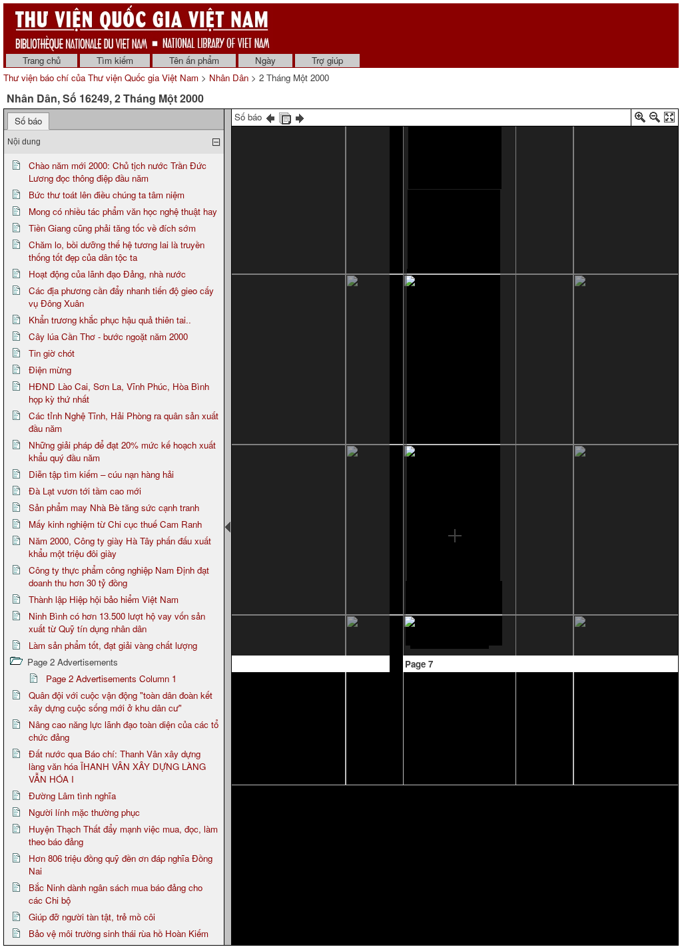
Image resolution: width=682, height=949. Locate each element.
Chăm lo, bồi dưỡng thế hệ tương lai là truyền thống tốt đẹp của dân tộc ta (116, 251)
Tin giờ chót (52, 353)
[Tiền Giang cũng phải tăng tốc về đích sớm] (307, 302)
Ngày (265, 60)
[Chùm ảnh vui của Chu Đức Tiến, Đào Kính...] (270, 625)
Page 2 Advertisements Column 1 (111, 678)
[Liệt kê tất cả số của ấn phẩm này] (285, 116)
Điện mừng (50, 369)
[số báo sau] (300, 116)
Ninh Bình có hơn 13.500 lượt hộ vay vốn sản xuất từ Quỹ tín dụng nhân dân (117, 622)
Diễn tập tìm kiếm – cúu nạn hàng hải (101, 474)
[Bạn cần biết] (523, 455)
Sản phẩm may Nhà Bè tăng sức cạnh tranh (114, 507)
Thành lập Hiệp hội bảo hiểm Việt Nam (103, 599)
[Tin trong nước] (455, 129)
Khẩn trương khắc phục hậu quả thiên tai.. (110, 319)
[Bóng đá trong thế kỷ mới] (571, 131)
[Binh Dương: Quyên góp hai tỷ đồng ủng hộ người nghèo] (523, 238)
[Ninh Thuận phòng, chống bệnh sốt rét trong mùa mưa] (523, 296)
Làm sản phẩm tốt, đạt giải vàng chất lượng (113, 645)
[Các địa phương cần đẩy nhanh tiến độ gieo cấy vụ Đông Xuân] (570, 339)
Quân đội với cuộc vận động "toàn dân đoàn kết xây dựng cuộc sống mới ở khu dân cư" (120, 701)
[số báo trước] (270, 116)
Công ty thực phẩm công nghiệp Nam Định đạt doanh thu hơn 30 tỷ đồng (119, 576)
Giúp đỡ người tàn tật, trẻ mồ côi (92, 916)
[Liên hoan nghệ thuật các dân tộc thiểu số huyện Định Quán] (333, 389)
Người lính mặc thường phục (84, 812)
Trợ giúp (327, 60)
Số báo (28, 120)
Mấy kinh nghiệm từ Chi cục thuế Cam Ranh (115, 524)
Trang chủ (42, 60)
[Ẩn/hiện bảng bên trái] (227, 527)
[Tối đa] (669, 119)
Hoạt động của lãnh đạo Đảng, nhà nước (107, 274)
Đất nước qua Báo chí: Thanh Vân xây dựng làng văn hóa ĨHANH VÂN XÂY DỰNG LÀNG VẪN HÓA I (117, 766)
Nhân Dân (228, 77)
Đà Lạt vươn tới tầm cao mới (85, 490)
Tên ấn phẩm (194, 60)
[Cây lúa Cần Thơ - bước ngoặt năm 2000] (256, 380)
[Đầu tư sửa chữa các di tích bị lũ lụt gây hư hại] (324, 362)
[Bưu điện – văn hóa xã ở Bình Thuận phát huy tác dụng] (523, 351)
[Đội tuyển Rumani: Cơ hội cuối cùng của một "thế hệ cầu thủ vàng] (281, 148)
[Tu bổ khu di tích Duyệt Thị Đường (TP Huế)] (320, 331)
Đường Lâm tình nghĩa (72, 795)
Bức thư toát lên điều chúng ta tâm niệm (106, 194)
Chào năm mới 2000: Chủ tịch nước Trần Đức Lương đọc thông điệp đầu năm (117, 171)
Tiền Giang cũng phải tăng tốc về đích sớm (112, 228)
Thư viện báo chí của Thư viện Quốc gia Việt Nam (100, 77)
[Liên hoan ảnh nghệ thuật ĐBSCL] (311, 417)
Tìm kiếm (115, 60)
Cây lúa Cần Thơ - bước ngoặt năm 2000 (108, 336)
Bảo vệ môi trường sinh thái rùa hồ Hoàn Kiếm (118, 933)
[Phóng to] (640, 119)
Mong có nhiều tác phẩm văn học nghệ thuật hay (123, 211)
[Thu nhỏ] (655, 119)
